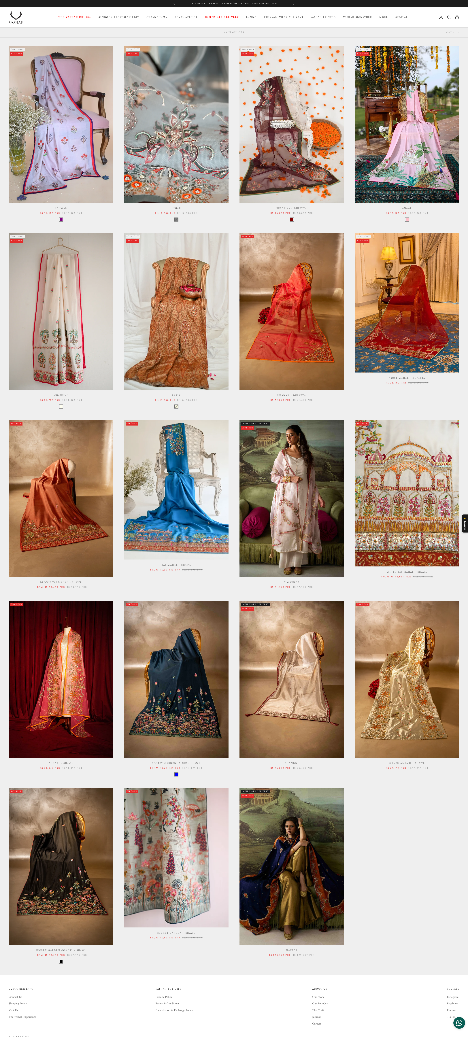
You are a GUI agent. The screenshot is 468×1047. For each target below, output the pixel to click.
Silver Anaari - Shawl (407, 763)
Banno (251, 17)
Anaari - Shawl (61, 763)
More (383, 17)
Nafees (291, 950)
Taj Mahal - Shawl (176, 565)
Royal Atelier (186, 17)
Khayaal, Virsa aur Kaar (283, 17)
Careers (316, 1023)
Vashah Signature (357, 17)
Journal (316, 1017)
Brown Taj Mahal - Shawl (61, 583)
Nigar (176, 208)
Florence (291, 583)
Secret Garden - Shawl (176, 933)
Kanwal (61, 208)
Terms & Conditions (167, 1003)
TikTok (451, 1017)
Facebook (452, 1003)
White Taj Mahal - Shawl (407, 572)
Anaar (407, 208)
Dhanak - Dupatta (291, 396)
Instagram (452, 997)
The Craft (318, 1010)
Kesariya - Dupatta (291, 208)
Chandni (61, 396)
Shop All (402, 17)
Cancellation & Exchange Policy (174, 1010)
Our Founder (320, 1003)
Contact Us (15, 997)
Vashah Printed (323, 17)
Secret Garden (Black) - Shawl (61, 950)
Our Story (318, 997)
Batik (176, 396)
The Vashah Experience (22, 1017)
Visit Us (13, 1010)
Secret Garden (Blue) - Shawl (176, 763)
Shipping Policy (18, 1003)
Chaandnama (156, 17)
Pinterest (452, 1010)
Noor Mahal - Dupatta (407, 378)
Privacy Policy (164, 997)
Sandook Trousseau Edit (119, 17)
